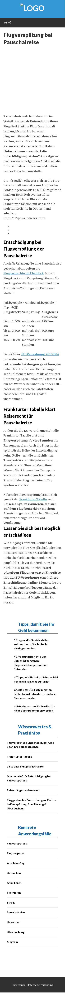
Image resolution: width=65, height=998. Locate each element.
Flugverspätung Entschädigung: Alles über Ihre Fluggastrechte (30, 744)
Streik (11, 902)
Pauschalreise (16, 912)
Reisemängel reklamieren (23, 790)
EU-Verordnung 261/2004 (40, 354)
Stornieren (14, 892)
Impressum (18, 984)
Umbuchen (14, 873)
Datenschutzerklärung (40, 984)
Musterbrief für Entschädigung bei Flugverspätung (29, 778)
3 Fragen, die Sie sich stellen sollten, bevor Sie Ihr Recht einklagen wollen (31, 644)
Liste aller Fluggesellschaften (25, 766)
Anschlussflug (16, 863)
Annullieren (14, 882)
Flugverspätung (17, 843)
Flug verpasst (15, 853)
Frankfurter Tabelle (33, 499)
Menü (7, 22)
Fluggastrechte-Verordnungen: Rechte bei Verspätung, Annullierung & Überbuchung (31, 804)
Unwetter (13, 922)
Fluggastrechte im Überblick (23, 273)
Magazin (12, 941)
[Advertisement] (32, 81)
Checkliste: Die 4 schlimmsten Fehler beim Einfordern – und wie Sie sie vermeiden (35, 694)
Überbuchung (15, 932)
